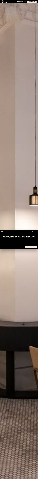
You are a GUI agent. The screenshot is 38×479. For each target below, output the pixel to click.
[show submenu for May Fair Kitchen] (24, 1)
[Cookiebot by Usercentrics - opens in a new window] (32, 231)
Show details (32, 243)
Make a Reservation (32, 1)
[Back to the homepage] (4, 1)
